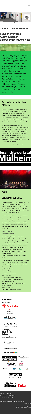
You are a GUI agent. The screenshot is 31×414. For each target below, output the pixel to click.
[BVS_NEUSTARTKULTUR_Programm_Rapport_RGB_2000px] (15, 369)
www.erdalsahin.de (7, 231)
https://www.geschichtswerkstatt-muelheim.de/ (14, 145)
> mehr (10, 92)
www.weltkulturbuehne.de (9, 233)
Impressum (27, 403)
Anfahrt (28, 411)
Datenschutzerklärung (23, 407)
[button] (29, 6)
